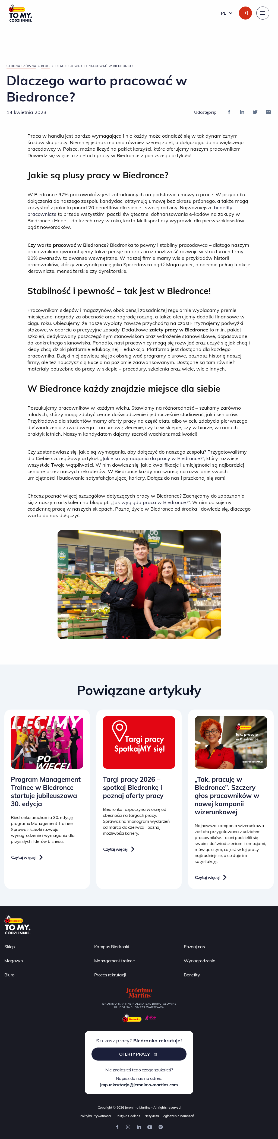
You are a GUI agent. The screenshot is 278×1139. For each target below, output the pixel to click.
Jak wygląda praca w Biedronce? (150, 502)
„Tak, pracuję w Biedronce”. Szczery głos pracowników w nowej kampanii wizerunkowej (227, 795)
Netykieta (151, 1116)
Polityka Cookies (127, 1116)
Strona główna (21, 66)
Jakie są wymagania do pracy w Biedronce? (152, 458)
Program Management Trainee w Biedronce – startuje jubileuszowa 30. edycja (46, 791)
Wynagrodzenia (199, 960)
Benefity (192, 974)
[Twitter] (255, 112)
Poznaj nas (194, 946)
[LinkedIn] (242, 112)
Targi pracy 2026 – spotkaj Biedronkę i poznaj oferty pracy (133, 787)
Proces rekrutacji (110, 974)
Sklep (9, 946)
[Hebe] (150, 1017)
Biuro (9, 974)
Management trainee (114, 960)
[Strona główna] (17, 924)
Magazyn (13, 960)
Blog (45, 66)
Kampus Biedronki (111, 946)
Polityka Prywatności (95, 1116)
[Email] (268, 112)
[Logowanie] (245, 13)
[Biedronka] (132, 1017)
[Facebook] (229, 112)
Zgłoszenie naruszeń (178, 1116)
